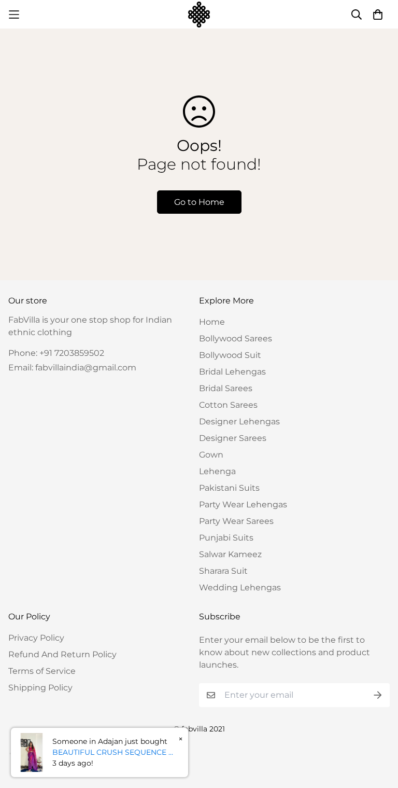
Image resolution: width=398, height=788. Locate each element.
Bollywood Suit (230, 355)
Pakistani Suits (229, 488)
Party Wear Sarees (236, 521)
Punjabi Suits (226, 538)
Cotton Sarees (228, 405)
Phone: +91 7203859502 (56, 353)
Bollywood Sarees (235, 338)
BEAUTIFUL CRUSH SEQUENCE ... (112, 752)
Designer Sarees (232, 438)
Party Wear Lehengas (243, 504)
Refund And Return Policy (62, 654)
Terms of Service (42, 671)
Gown (211, 455)
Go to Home (199, 202)
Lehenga (217, 471)
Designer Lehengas (239, 421)
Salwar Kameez (230, 554)
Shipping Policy (40, 688)
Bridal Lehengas (232, 372)
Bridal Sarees (225, 388)
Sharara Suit (223, 571)
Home (212, 322)
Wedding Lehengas (240, 587)
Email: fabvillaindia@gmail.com (72, 367)
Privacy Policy (36, 638)
